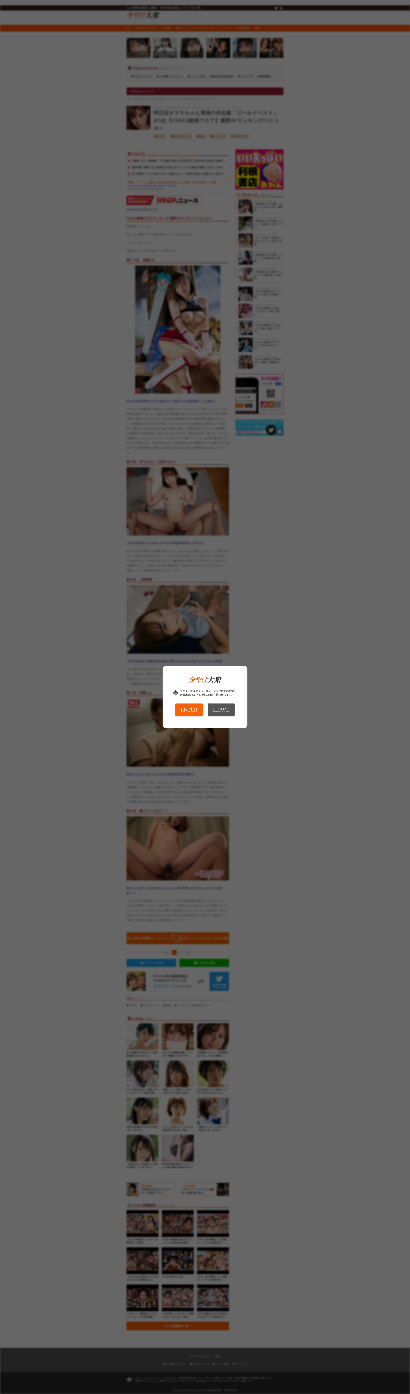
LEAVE (221, 710)
